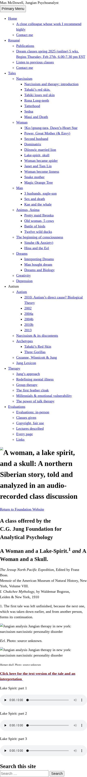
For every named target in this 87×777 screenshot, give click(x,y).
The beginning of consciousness (39, 237)
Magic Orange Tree (38, 182)
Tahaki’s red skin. (37, 89)
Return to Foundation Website (22, 509)
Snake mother (34, 177)
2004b (28, 319)
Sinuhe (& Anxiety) (38, 243)
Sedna (28, 111)
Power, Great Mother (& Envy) (47, 133)
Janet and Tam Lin (38, 166)
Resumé (14, 40)
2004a (28, 314)
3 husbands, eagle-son (40, 193)
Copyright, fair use (30, 423)
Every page (24, 434)
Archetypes (24, 341)
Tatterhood (32, 106)
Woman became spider (41, 161)
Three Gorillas (35, 352)
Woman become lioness (41, 171)
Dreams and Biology (39, 270)
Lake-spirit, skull (36, 155)
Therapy (14, 368)
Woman (22, 122)
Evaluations (16, 407)
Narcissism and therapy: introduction (51, 84)
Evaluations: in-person (32, 412)
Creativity (23, 275)
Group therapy (26, 385)
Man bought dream (38, 264)
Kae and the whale (38, 204)
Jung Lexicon (26, 363)
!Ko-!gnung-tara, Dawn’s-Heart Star (50, 128)
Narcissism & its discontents (37, 336)
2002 (28, 308)
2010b (28, 325)
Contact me (24, 35)
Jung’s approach (28, 374)
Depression (24, 281)
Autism (21, 292)
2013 (28, 330)
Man (19, 188)
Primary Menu (13, 9)
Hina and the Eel (36, 248)
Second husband (36, 139)
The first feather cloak (32, 390)
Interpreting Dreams (39, 259)
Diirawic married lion (40, 150)
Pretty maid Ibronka (39, 215)
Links (20, 439)
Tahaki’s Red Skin (37, 346)
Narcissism (24, 79)
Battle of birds (34, 226)
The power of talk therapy (35, 401)
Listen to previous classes (35, 62)
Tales (12, 73)
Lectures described (30, 428)
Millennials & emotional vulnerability (44, 396)
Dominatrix (32, 144)
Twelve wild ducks (38, 232)
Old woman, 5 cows (39, 221)
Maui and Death (36, 117)
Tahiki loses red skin (39, 95)
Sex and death (34, 199)
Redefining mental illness (35, 379)
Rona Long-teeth (36, 100)
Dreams (22, 254)
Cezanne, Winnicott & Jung (36, 357)
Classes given (26, 418)
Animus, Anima (27, 210)
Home (12, 18)
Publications (25, 46)
